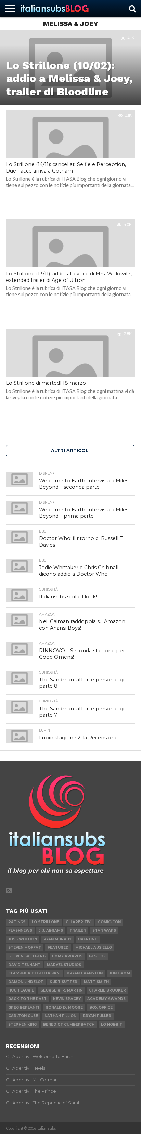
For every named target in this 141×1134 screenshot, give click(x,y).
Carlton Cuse (23, 1016)
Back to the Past (27, 999)
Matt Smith (96, 982)
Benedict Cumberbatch (68, 1024)
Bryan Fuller (97, 1016)
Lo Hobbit (111, 1024)
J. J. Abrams (51, 930)
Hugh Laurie (21, 990)
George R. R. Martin (61, 990)
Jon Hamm (119, 973)
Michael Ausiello (93, 947)
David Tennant (24, 964)
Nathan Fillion (60, 1016)
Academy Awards (106, 999)
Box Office (101, 1007)
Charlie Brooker (107, 990)
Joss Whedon (22, 939)
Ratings (16, 922)
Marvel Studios (64, 964)
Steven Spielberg (27, 956)
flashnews (20, 930)
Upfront (87, 939)
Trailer (77, 930)
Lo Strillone (45, 922)
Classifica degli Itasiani (34, 973)
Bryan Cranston (85, 973)
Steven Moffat (24, 947)
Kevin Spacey (67, 999)
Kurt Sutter (63, 982)
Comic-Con (109, 922)
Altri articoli (70, 450)
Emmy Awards (67, 956)
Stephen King (22, 1024)
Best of (97, 956)
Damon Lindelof (25, 982)
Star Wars (104, 930)
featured (58, 947)
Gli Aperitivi (78, 922)
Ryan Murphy (57, 939)
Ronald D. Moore (64, 1007)
